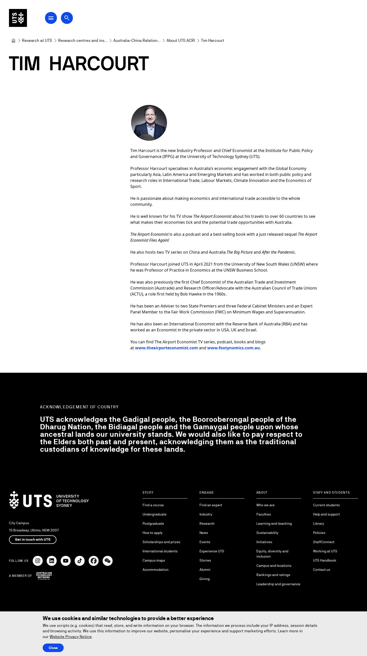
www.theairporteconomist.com (166, 348)
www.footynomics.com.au (233, 348)
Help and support (326, 514)
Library (318, 523)
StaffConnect (323, 542)
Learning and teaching (274, 523)
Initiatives (264, 542)
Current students (326, 505)
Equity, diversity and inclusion (272, 553)
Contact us (321, 570)
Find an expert (210, 505)
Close (53, 648)
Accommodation (156, 570)
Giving (204, 579)
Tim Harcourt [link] (212, 40)
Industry (205, 514)
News (203, 533)
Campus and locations (273, 566)
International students (160, 551)
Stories (205, 560)
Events (204, 542)
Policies (319, 533)
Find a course (153, 505)
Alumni (204, 570)
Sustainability (267, 533)
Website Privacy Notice (71, 636)
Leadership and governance (278, 584)
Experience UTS (211, 551)
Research (206, 523)
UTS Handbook (324, 560)
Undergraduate (155, 514)
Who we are (265, 505)
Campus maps (154, 560)
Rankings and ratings (273, 575)
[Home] (13, 40)
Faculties (263, 514)
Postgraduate (153, 523)
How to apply (153, 533)
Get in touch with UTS (32, 539)
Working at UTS (325, 551)
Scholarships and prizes (161, 542)
